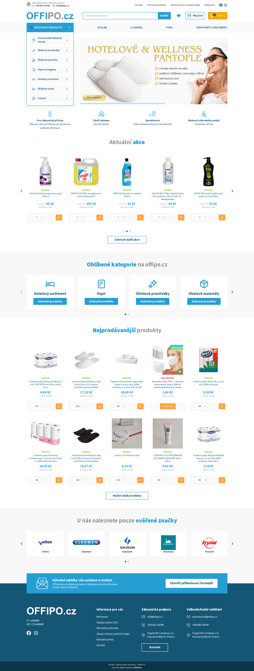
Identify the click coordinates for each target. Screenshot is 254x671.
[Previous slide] (22, 191)
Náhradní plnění (104, 639)
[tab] (124, 231)
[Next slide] (223, 70)
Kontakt (139, 5)
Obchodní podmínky (156, 5)
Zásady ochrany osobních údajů (185, 5)
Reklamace (209, 5)
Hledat (164, 15)
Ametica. (138, 667)
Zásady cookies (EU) (107, 622)
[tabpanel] (45, 544)
